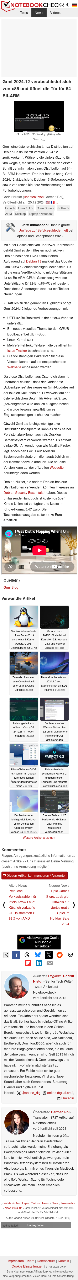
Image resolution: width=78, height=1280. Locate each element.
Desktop (20, 213)
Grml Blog (11, 587)
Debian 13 (33, 261)
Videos (55, 12)
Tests (24, 12)
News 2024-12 (13, 1208)
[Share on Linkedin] (39, 963)
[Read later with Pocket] (70, 955)
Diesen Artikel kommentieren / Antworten (36, 875)
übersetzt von (34, 196)
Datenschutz (46, 1260)
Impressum (15, 1260)
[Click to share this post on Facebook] (16, 955)
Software (63, 208)
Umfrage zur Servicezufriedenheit (43, 230)
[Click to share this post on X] (49, 955)
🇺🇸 (48, 202)
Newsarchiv (68, 1203)
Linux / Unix (25, 208)
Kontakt (63, 1260)
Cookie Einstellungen (27, 1266)
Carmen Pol (60, 1112)
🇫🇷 (53, 202)
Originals (54, 975)
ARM (8, 213)
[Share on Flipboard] (28, 963)
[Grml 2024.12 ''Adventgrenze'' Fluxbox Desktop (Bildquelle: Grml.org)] (39, 116)
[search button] (62, 5)
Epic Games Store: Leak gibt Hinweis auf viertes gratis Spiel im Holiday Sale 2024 (57, 907)
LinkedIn (67, 1098)
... (73, 12)
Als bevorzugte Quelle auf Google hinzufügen (43, 942)
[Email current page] (50, 963)
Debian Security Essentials (23, 492)
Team (30, 1260)
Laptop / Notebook (41, 213)
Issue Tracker (17, 350)
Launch (10, 208)
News (39, 12)
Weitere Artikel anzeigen (39, 837)
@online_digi (31, 1092)
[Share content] (6, 955)
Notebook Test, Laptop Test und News (26, 1203)
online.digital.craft (59, 1092)
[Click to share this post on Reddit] (59, 955)
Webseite (14, 367)
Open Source (45, 208)
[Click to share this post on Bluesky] (38, 955)
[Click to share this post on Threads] (27, 955)
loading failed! (10, 1225)
